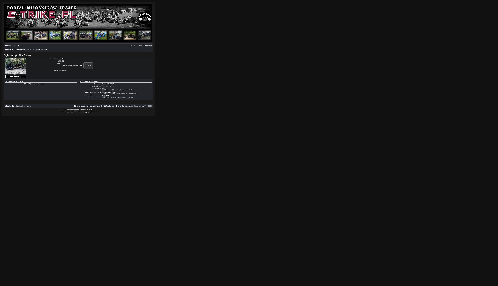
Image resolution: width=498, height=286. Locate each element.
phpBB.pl (88, 112)
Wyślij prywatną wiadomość (35, 84)
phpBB (75, 111)
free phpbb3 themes (86, 109)
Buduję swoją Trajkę (109, 92)
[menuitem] (16, 45)
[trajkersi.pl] (78, 23)
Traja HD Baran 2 (107, 96)
